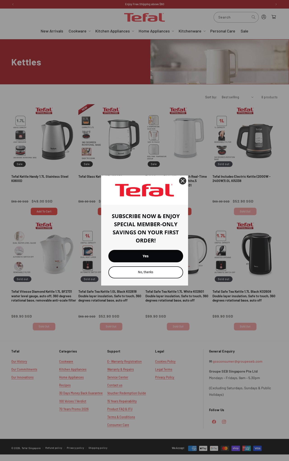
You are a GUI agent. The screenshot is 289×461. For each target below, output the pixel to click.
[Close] (182, 180)
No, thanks (145, 272)
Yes (146, 256)
